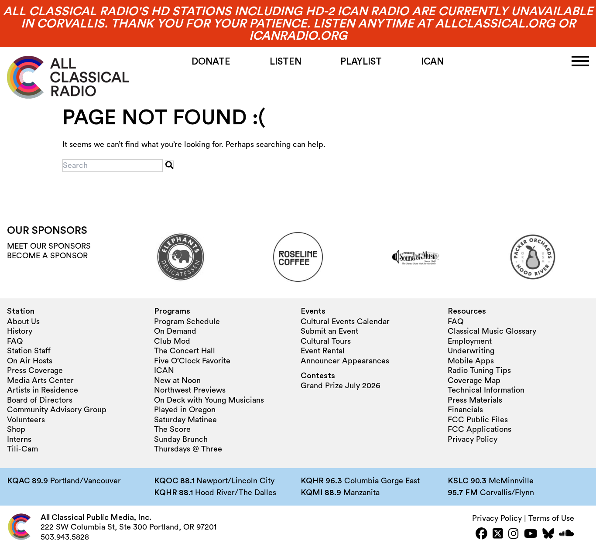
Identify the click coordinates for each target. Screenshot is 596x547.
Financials (465, 410)
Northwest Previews (190, 390)
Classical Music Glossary (492, 331)
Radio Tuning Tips (479, 370)
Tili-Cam (22, 449)
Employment (470, 341)
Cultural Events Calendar (345, 321)
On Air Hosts (29, 361)
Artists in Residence (42, 390)
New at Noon (177, 380)
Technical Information (486, 390)
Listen (285, 61)
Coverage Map (474, 380)
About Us (23, 321)
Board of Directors (39, 400)
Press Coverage (35, 370)
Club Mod (172, 341)
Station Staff (29, 351)
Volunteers (26, 420)
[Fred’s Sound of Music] (415, 257)
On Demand (175, 331)
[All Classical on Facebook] (481, 534)
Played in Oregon (185, 410)
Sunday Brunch (181, 439)
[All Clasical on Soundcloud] (566, 534)
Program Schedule (187, 321)
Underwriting (471, 351)
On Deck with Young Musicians (209, 400)
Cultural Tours (326, 341)
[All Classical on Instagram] (513, 534)
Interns (19, 439)
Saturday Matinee (185, 420)
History (19, 331)
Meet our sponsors (49, 246)
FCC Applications (479, 429)
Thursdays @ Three (188, 449)
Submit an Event (329, 331)
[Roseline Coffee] (298, 257)
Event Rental (323, 351)
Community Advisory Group (56, 410)
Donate (211, 61)
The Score (172, 429)
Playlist (361, 61)
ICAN (432, 61)
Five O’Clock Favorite (192, 361)
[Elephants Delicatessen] (180, 257)
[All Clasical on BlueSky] (548, 534)
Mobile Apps (471, 361)
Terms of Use (551, 518)
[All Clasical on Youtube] (530, 534)
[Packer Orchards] (532, 257)
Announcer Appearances (345, 361)
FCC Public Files (478, 420)
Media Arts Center (40, 380)
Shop (16, 429)
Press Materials (475, 400)
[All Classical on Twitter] (498, 534)
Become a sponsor (47, 256)
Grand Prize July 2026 (340, 386)
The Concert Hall (184, 351)
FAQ (15, 341)
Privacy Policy (472, 439)
